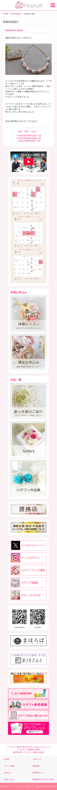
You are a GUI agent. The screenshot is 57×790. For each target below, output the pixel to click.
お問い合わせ (9, 779)
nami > (34, 131)
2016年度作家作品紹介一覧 (29, 135)
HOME (5, 14)
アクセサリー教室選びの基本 (28, 750)
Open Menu (52, 5)
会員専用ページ (38, 773)
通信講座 (35, 766)
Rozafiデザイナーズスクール (13, 786)
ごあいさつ (36, 759)
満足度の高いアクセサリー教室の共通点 (28, 752)
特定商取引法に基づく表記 (42, 779)
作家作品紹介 (16, 14)
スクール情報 (9, 766)
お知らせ (7, 773)
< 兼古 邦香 (23, 131)
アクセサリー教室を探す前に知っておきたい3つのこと (28, 747)
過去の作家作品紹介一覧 (29, 141)
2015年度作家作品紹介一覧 (29, 138)
